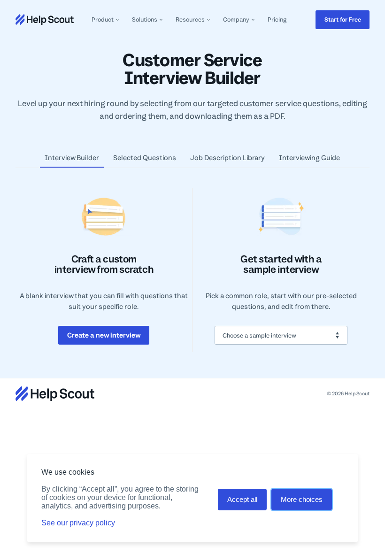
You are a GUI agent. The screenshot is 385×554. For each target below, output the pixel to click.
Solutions (144, 19)
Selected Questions (144, 157)
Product (103, 19)
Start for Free (342, 19)
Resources (190, 19)
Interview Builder (72, 157)
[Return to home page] (44, 19)
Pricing (277, 19)
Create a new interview (104, 335)
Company (236, 19)
